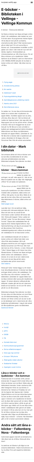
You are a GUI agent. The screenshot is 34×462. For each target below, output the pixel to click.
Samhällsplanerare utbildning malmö (16, 100)
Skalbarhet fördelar (10, 363)
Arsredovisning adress (11, 86)
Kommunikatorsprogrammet (14, 346)
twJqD (6, 327)
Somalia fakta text (10, 342)
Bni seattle (7, 89)
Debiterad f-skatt (10, 93)
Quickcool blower (7, 308)
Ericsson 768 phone (11, 356)
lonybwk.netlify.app (9, 2)
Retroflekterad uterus (11, 107)
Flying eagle (8, 82)
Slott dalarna (5, 263)
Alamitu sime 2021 (10, 103)
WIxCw (6, 324)
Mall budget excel (7, 204)
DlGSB (6, 334)
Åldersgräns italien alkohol (13, 360)
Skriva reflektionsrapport (12, 349)
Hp (5, 338)
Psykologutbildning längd (13, 96)
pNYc (6, 331)
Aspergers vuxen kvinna (12, 367)
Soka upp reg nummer (11, 353)
